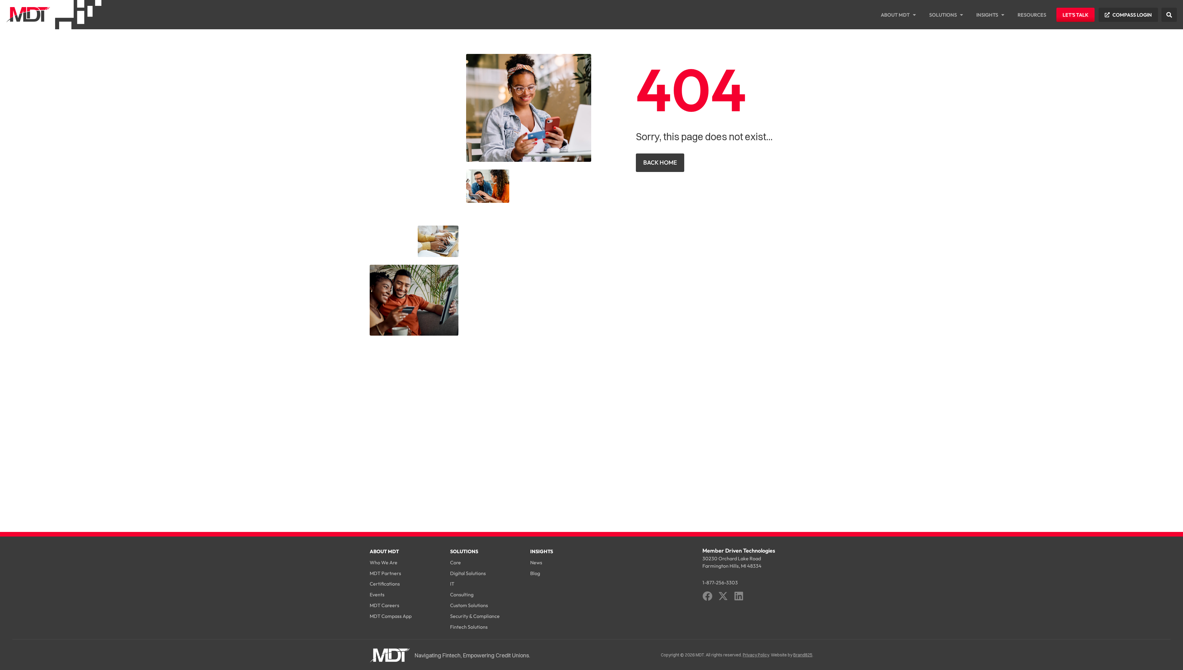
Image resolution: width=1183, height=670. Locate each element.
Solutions (943, 15)
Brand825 (802, 654)
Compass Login (1132, 15)
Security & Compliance (475, 616)
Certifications (385, 584)
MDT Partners (385, 573)
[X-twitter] (723, 596)
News (536, 562)
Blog (535, 573)
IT (452, 584)
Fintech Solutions (469, 627)
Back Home (660, 162)
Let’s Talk (1075, 15)
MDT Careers (384, 605)
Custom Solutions (469, 605)
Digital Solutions (468, 573)
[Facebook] (707, 596)
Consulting (462, 594)
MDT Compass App (391, 616)
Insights (987, 15)
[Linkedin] (739, 596)
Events (377, 594)
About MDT (895, 15)
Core (455, 562)
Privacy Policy (756, 654)
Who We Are (383, 562)
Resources (1032, 15)
